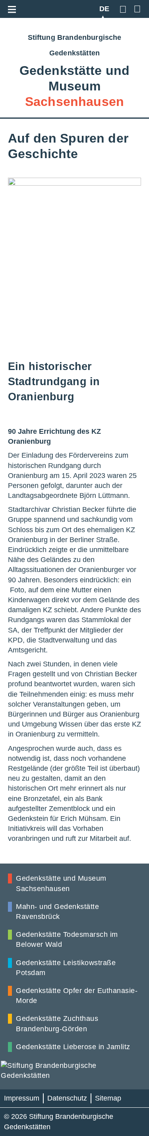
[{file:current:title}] (74, 266)
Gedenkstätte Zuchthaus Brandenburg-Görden (57, 1023)
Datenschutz (67, 1098)
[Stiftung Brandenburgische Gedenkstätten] (74, 1070)
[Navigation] (14, 8)
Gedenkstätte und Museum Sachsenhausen (61, 883)
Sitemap (108, 1098)
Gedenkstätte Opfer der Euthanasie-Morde (76, 996)
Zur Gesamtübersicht (136, 9)
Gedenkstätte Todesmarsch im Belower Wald (67, 939)
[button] (124, 9)
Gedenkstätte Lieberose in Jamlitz (73, 1047)
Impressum (21, 1098)
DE (104, 9)
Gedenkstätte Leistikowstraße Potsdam (66, 968)
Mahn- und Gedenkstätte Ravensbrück (57, 912)
